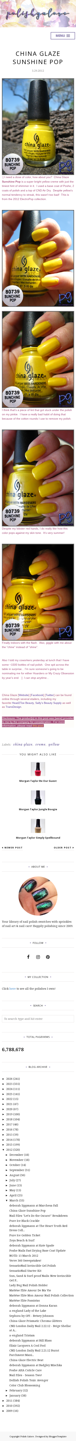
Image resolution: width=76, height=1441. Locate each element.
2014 (9, 1139)
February (16, 1390)
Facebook (37, 695)
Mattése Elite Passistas (24, 1300)
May (12, 1190)
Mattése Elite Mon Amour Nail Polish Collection (41, 1295)
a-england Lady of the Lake (27, 1310)
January (15, 1395)
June (13, 1185)
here (12, 988)
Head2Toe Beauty (23, 702)
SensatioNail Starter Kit (25, 1271)
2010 (9, 1406)
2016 (9, 1129)
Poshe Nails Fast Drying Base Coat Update (37, 1250)
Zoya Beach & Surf (21, 1240)
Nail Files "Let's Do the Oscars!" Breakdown (38, 1215)
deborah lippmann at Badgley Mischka (35, 1365)
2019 (9, 1114)
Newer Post (13, 847)
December (16, 1155)
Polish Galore (27, 1436)
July (12, 1180)
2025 (9, 1084)
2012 (9, 1149)
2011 (9, 1400)
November (17, 1160)
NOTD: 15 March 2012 (23, 1255)
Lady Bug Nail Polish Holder (28, 1285)
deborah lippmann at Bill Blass (30, 1340)
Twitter (50, 695)
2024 (9, 1089)
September (17, 1170)
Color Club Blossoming (24, 1385)
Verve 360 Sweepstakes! (25, 1260)
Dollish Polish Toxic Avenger (28, 1380)
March (14, 1200)
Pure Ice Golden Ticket (24, 1235)
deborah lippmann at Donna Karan (33, 1305)
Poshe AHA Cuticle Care (25, 1370)
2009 (9, 1411)
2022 (9, 1099)
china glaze (23, 744)
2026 (9, 1079)
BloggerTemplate (58, 1436)
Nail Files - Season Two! (25, 1375)
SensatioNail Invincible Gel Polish (32, 1265)
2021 (9, 1104)
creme (40, 744)
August (14, 1175)
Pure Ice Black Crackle (24, 1221)
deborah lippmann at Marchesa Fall (33, 1205)
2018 (9, 1119)
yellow (54, 744)
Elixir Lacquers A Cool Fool (27, 1345)
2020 (9, 1109)
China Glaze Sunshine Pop (27, 1210)
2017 (9, 1124)
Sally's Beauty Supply (48, 702)
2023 (9, 1094)
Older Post (63, 847)
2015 (9, 1134)
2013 (9, 1144)
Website (24, 695)
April (13, 1195)
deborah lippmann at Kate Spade (31, 1245)
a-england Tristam (22, 1335)
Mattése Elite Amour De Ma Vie (30, 1290)
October (15, 1165)
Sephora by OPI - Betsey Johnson (31, 1316)
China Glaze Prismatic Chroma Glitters (35, 1321)
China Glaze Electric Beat (26, 1360)
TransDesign (13, 706)
